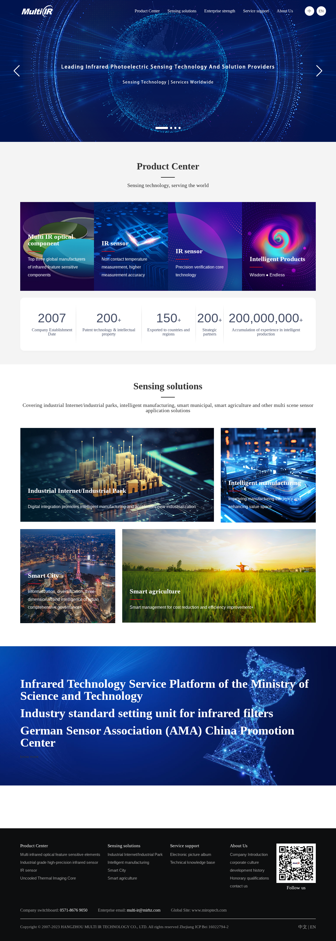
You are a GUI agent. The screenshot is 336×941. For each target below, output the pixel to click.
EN (313, 926)
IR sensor (28, 870)
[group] (168, 71)
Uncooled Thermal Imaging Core (48, 878)
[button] (319, 71)
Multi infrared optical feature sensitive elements (60, 854)
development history (247, 870)
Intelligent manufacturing (128, 862)
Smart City (117, 870)
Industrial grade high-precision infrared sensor (59, 862)
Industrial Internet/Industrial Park (135, 854)
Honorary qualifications (249, 878)
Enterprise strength (219, 11)
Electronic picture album (190, 854)
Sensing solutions (181, 11)
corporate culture (244, 862)
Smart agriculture (122, 878)
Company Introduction (249, 854)
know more (29, 756)
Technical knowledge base (192, 862)
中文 (302, 926)
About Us (285, 11)
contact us (239, 886)
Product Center (147, 11)
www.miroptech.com (209, 910)
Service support (256, 11)
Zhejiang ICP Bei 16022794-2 (205, 927)
